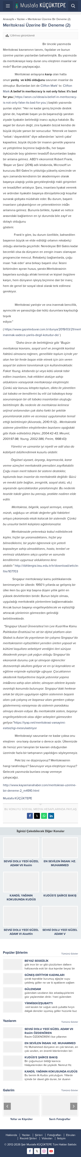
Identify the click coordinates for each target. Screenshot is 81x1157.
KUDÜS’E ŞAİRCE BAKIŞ (59, 895)
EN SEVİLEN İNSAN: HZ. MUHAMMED (50, 1043)
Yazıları (21, 19)
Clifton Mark (48, 86)
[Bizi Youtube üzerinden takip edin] (51, 1151)
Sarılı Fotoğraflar (59, 1119)
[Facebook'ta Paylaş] (30, 816)
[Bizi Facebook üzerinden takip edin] (30, 1151)
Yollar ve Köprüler (21, 1119)
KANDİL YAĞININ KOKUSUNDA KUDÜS (51, 1071)
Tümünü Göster (69, 953)
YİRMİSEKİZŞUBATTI (39, 1003)
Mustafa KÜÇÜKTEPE (17, 798)
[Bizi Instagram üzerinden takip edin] (44, 1151)
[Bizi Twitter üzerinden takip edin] (37, 1151)
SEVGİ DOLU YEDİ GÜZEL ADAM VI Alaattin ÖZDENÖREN (21, 934)
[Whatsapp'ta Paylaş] (44, 816)
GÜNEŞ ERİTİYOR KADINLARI (44, 975)
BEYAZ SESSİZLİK (37, 961)
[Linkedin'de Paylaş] (51, 816)
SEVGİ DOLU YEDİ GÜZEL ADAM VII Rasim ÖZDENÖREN (21, 865)
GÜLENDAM (33, 989)
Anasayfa (8, 19)
